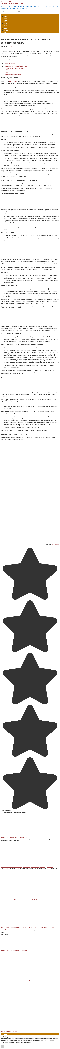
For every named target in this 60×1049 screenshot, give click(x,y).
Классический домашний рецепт (13, 65)
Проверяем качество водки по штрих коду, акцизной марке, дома (19, 981)
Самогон (6, 18)
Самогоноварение (8, 14)
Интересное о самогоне (12, 3)
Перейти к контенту (6, 1)
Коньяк (6, 28)
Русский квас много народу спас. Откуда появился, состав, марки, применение (22, 899)
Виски (5, 23)
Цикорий (10, 72)
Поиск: (3, 11)
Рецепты (6, 16)
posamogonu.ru (55, 544)
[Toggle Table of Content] (10, 60)
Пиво (5, 32)
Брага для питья (5, 997)
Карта (5, 1034)
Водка (5, 25)
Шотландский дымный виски (9, 1031)
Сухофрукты (11, 71)
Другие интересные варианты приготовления (16, 66)
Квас (5, 27)
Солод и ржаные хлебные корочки (16, 68)
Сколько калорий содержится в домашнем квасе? (14, 837)
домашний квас (13, 81)
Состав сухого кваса (10, 63)
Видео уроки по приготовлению (13, 74)
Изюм (9, 69)
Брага (5, 20)
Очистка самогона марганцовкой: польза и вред (14, 950)
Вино (5, 21)
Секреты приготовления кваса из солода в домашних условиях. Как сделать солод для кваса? (27, 867)
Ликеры (6, 30)
